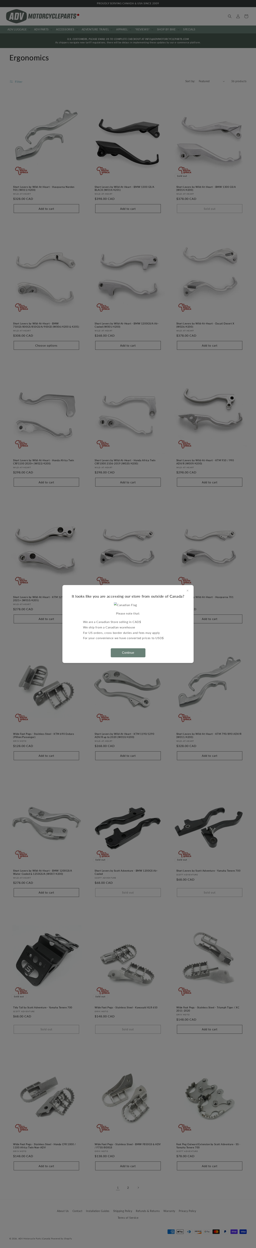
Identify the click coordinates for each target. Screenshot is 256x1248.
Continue (128, 652)
